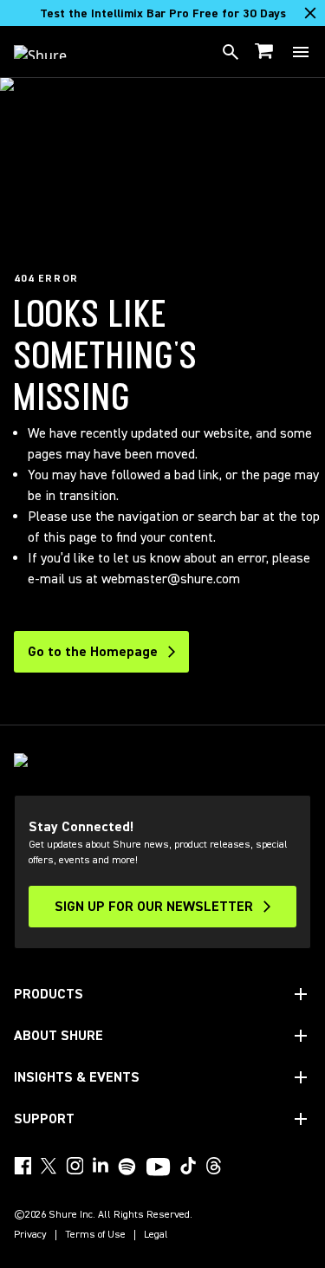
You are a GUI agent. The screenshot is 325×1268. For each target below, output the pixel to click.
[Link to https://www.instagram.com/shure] (74, 1165)
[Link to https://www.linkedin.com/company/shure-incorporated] (100, 1165)
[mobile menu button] (300, 52)
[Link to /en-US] (51, 52)
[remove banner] (310, 13)
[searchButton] (230, 52)
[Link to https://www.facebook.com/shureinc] (22, 1165)
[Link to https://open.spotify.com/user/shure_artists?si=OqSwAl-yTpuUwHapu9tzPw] (127, 1166)
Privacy (30, 1235)
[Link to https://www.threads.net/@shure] (214, 1165)
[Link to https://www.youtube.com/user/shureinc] (158, 1168)
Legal (156, 1235)
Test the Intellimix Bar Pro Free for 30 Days (163, 14)
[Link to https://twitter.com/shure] (48, 1165)
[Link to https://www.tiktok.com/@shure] (188, 1165)
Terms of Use (95, 1235)
